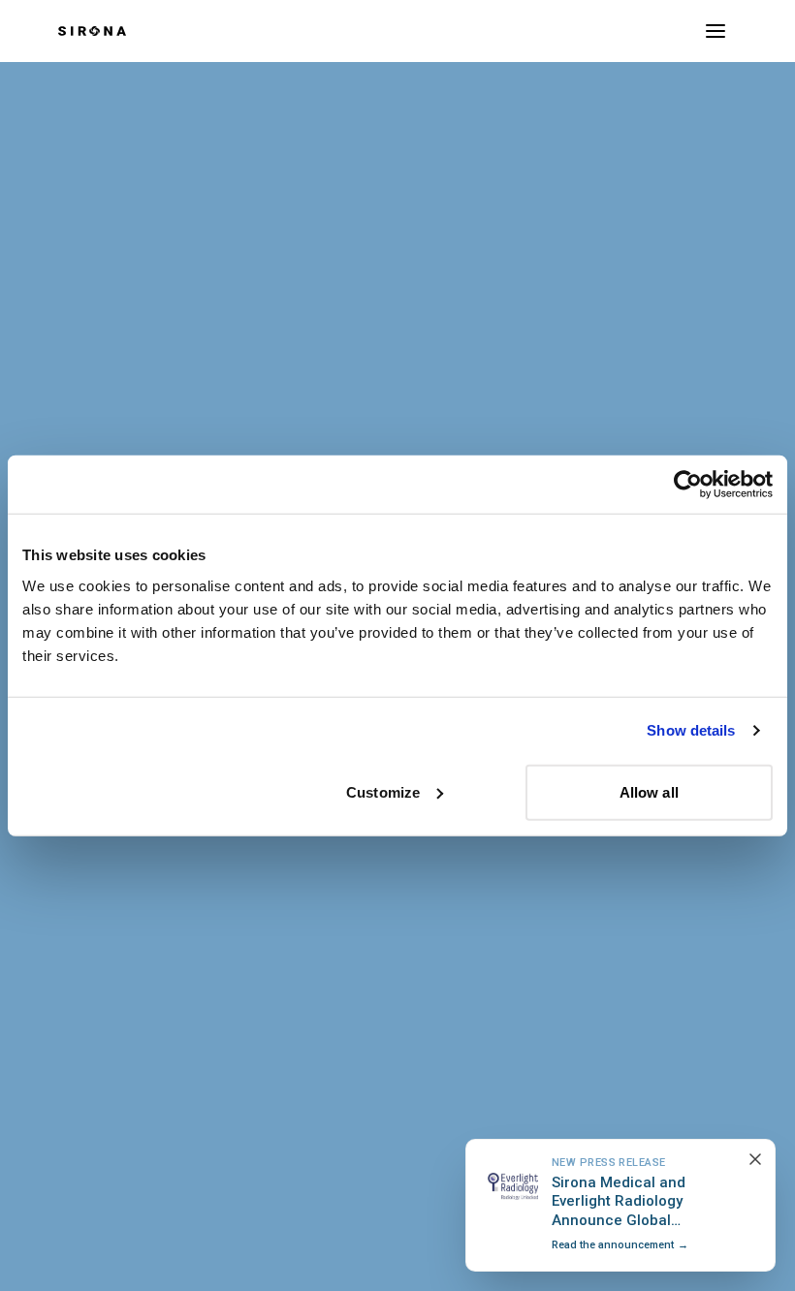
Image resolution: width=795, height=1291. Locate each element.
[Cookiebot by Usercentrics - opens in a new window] (688, 484)
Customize (383, 791)
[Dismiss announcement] (755, 1159)
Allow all (649, 791)
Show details (691, 730)
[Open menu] (715, 31)
